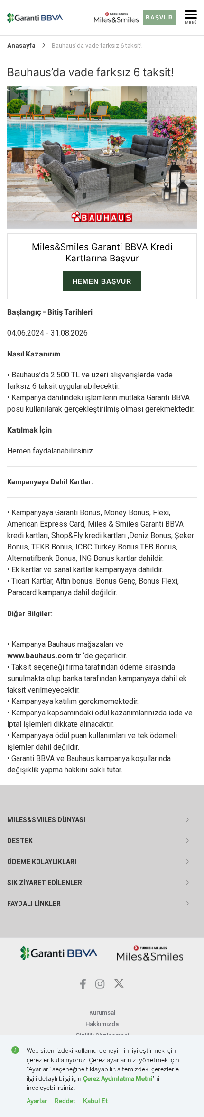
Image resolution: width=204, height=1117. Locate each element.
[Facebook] (83, 986)
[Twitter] (119, 986)
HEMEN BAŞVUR (102, 281)
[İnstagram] (100, 986)
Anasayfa (21, 45)
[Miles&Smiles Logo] (150, 952)
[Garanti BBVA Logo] (59, 952)
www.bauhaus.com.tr (44, 655)
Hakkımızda (102, 1024)
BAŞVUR (159, 17)
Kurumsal (102, 1012)
